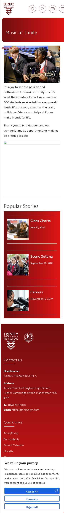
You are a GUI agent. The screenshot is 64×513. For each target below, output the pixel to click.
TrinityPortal (11, 433)
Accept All (32, 491)
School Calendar (14, 445)
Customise (32, 499)
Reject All (32, 507)
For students (11, 439)
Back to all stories (15, 48)
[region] (32, 485)
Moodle (8, 451)
